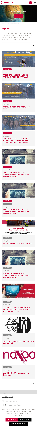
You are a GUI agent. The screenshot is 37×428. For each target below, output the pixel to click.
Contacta (18, 16)
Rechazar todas (25, 419)
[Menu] (35, 2)
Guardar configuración (18, 423)
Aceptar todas (12, 419)
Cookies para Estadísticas (13, 405)
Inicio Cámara (5, 23)
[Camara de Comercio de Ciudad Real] (8, 2)
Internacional (13, 23)
